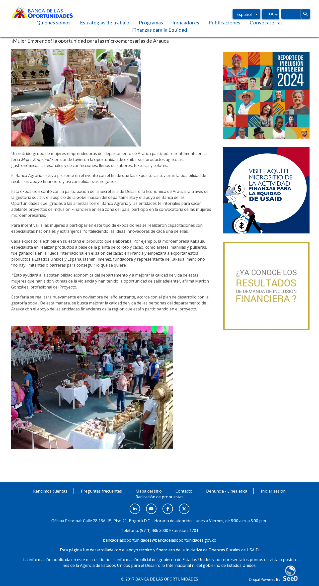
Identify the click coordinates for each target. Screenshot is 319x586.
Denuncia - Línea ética (226, 491)
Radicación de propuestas (159, 497)
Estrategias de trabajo (104, 22)
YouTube (151, 506)
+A (270, 14)
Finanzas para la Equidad (159, 30)
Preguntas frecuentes (101, 491)
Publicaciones (224, 22)
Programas (151, 22)
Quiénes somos (53, 22)
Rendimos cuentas (50, 491)
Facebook (167, 506)
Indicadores (185, 22)
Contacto (183, 491)
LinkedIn (135, 506)
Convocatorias (266, 22)
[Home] (42, 12)
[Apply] (306, 14)
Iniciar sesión (273, 491)
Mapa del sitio (149, 491)
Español (244, 14)
